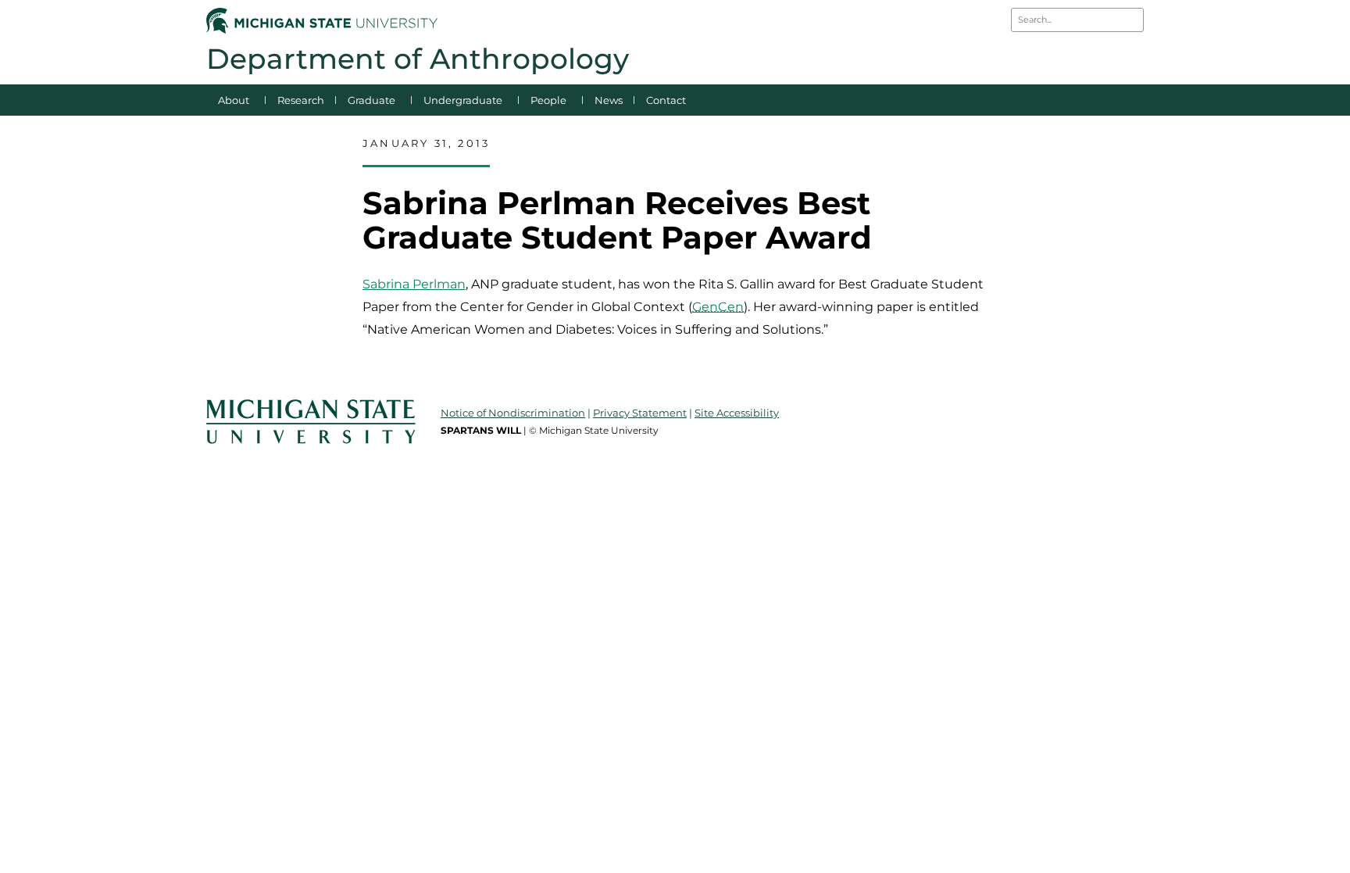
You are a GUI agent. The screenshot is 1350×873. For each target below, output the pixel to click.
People (548, 100)
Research (300, 100)
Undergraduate (462, 100)
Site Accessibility (737, 412)
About (233, 100)
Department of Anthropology (417, 58)
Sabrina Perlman (414, 284)
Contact (666, 100)
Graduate (371, 100)
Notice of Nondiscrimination (513, 412)
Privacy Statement (640, 412)
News (609, 100)
